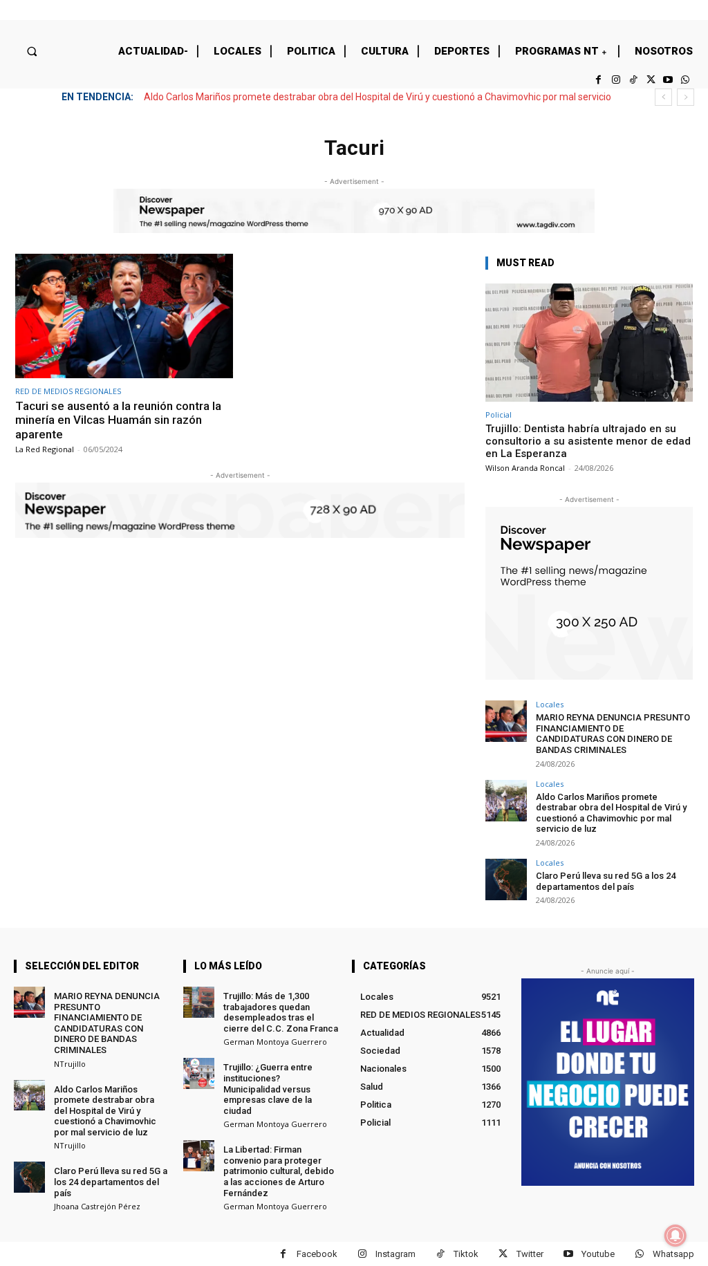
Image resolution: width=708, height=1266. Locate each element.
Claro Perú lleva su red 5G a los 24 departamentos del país (606, 881)
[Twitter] (650, 80)
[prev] (663, 97)
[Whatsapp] (685, 80)
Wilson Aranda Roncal (525, 468)
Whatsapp (673, 1254)
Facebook (317, 1254)
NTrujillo (70, 1064)
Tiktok (466, 1254)
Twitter (529, 1254)
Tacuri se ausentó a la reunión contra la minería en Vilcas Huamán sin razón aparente (118, 420)
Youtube (598, 1254)
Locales (549, 704)
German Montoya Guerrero (275, 1041)
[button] (31, 50)
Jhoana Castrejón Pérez (97, 1206)
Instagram (395, 1254)
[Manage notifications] (675, 1236)
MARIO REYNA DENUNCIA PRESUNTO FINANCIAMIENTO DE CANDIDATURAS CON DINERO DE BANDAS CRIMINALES (613, 733)
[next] (685, 97)
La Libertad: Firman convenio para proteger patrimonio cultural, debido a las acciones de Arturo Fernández (278, 1171)
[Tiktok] (633, 80)
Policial (498, 414)
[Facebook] (598, 80)
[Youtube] (668, 80)
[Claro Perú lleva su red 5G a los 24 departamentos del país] (506, 879)
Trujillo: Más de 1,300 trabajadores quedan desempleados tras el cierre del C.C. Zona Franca (280, 1012)
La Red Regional (44, 449)
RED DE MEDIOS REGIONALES (68, 391)
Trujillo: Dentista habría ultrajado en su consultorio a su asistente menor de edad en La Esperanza (588, 441)
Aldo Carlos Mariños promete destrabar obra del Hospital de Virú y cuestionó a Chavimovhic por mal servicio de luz (611, 813)
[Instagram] (615, 80)
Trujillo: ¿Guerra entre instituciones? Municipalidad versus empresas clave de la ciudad (268, 1088)
